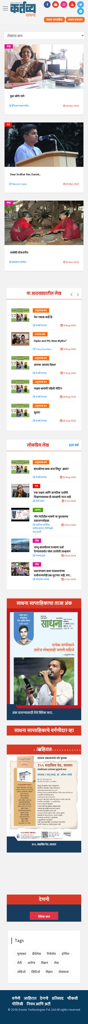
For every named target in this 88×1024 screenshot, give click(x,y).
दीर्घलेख (36, 953)
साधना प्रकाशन (75, 19)
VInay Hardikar (43, 349)
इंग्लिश (65, 953)
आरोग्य (31, 962)
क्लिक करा (44, 916)
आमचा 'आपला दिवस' (45, 364)
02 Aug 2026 (69, 477)
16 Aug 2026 (69, 325)
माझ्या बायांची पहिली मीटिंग (48, 388)
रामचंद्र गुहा (40, 556)
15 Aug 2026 (69, 373)
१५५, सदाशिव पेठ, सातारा (44, 844)
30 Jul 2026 (70, 525)
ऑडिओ (21, 972)
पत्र (8, 125)
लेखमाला (63, 972)
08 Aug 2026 (69, 421)
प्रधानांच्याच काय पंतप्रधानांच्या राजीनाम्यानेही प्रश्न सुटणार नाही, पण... (53, 573)
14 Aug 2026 (69, 349)
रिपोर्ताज (51, 953)
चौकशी (72, 998)
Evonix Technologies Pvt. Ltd (37, 1009)
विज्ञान (49, 972)
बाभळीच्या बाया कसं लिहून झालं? (51, 468)
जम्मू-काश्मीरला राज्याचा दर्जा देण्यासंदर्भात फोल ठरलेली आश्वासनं (53, 549)
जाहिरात (30, 998)
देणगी (44, 998)
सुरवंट (37, 412)
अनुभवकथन (41, 311)
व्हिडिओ (35, 972)
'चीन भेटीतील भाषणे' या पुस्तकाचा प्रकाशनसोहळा (51, 518)
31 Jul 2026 (70, 501)
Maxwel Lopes (19, 184)
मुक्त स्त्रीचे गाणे (17, 96)
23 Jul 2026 (70, 579)
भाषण (38, 510)
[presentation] (71, 294)
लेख (9, 47)
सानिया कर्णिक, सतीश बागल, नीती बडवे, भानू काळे (43, 528)
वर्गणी (16, 998)
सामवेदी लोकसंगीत (19, 252)
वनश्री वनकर (41, 325)
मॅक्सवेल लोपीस (19, 262)
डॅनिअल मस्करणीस (20, 106)
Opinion (40, 334)
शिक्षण (44, 962)
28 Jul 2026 (70, 556)
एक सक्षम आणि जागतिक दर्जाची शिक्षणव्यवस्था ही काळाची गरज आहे (52, 494)
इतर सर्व (74, 445)
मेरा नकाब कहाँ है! (43, 317)
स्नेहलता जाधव (42, 579)
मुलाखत (21, 953)
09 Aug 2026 (69, 397)
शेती (19, 962)
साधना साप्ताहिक (54, 19)
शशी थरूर (39, 501)
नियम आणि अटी (39, 1004)
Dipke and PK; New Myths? (50, 340)
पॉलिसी (17, 1004)
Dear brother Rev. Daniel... (25, 174)
